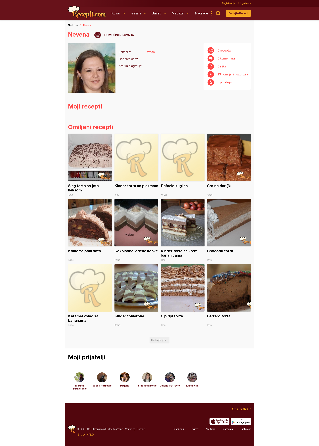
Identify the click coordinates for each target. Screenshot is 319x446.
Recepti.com (87, 11)
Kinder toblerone (136, 295)
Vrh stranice (240, 408)
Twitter (195, 429)
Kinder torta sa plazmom (136, 165)
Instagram (228, 429)
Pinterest (246, 429)
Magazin (178, 13)
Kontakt (141, 429)
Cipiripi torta (183, 295)
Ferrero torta (229, 295)
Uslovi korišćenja (114, 429)
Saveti (156, 13)
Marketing (130, 429)
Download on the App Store (219, 421)
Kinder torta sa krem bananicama (183, 230)
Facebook (178, 429)
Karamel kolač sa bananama (90, 295)
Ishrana (135, 13)
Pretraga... (218, 13)
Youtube (210, 429)
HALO (90, 434)
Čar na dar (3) (229, 165)
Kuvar (115, 13)
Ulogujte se (244, 3)
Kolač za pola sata (90, 230)
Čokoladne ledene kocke (136, 230)
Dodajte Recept (238, 13)
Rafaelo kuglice (183, 165)
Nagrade (201, 13)
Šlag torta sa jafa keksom (90, 165)
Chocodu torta (229, 230)
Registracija (228, 3)
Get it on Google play (241, 421)
